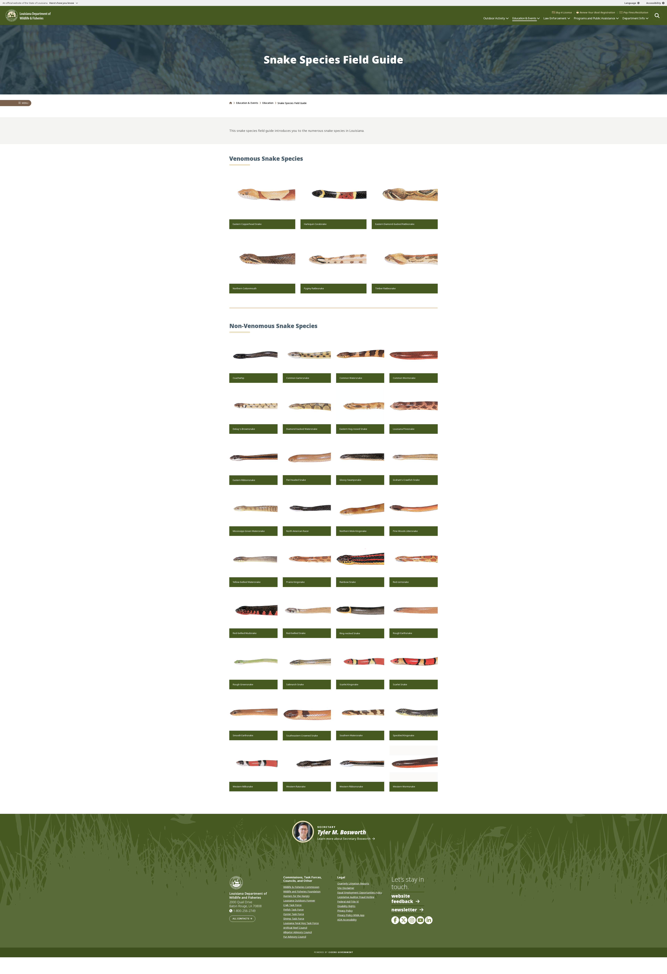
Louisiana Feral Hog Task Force (301, 923)
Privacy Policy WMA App (350, 915)
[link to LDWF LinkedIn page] (429, 920)
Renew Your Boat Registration (597, 12)
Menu (25, 103)
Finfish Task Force (293, 909)
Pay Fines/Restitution (635, 12)
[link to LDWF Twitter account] (403, 920)
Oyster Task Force (293, 914)
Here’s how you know (62, 3)
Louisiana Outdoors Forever (299, 900)
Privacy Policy (345, 910)
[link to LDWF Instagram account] (412, 920)
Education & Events (524, 18)
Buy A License (564, 12)
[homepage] (28, 16)
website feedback (402, 898)
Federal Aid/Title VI (348, 901)
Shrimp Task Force (293, 918)
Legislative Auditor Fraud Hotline (355, 897)
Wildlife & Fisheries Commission (301, 887)
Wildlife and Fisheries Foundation (301, 891)
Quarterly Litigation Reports (353, 883)
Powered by (333, 952)
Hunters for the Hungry (296, 896)
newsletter (404, 910)
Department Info (633, 18)
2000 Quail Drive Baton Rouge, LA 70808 (245, 904)
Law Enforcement (554, 18)
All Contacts (241, 918)
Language (630, 3)
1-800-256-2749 (244, 911)
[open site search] (657, 15)
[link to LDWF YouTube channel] (420, 920)
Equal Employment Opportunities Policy (359, 892)
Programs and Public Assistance (594, 18)
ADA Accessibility (347, 919)
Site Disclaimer (345, 888)
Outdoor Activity (494, 18)
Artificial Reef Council (295, 927)
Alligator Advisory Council (297, 932)
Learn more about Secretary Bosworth (344, 839)
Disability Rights (346, 906)
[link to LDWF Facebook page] (395, 920)
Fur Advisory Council (294, 936)
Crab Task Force (292, 905)
